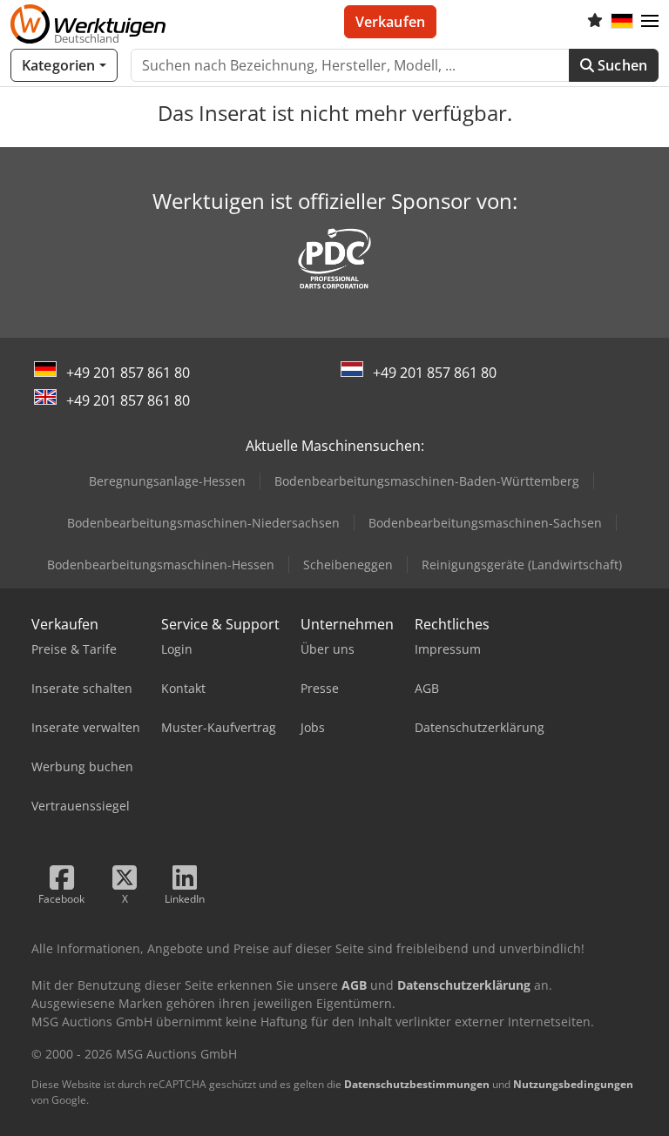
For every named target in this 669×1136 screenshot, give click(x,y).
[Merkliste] (595, 21)
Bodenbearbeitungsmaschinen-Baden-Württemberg (426, 481)
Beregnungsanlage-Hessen (167, 481)
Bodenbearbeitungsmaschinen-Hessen (160, 564)
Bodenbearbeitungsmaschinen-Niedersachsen (203, 522)
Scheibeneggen (348, 564)
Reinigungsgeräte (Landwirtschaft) (522, 564)
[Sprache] (622, 21)
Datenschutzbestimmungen (417, 1084)
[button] (650, 21)
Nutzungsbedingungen (573, 1084)
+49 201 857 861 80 (128, 372)
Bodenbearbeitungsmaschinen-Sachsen (485, 522)
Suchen (620, 65)
